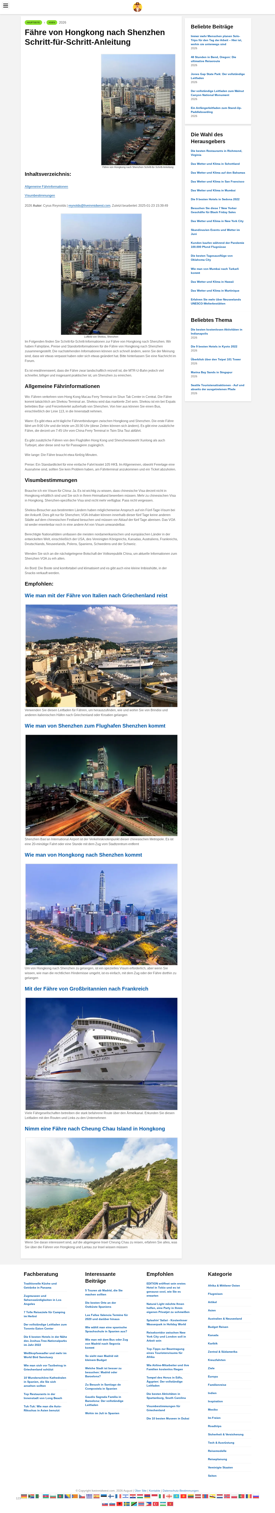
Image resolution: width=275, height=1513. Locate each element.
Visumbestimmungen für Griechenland (163, 1408)
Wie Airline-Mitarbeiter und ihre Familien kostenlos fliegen (168, 1367)
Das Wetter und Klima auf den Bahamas (218, 172)
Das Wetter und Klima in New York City (217, 221)
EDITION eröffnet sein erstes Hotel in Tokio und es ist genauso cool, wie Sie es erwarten (166, 1289)
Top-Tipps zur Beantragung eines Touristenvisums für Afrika (165, 1353)
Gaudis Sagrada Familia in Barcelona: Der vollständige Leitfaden (104, 1401)
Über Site (141, 1490)
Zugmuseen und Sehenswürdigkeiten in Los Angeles (42, 1299)
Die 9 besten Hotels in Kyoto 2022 (214, 346)
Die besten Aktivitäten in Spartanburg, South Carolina (166, 1395)
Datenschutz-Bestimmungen (181, 1490)
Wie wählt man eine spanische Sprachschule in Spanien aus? (106, 1329)
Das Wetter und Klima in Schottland (215, 163)
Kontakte (154, 1490)
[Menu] (5, 5)
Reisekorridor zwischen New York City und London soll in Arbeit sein (166, 1336)
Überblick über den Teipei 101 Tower (216, 359)
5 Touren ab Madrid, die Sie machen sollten (104, 1292)
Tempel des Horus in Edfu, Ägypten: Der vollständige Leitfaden (165, 1381)
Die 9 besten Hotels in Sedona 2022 (215, 199)
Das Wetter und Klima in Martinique (215, 290)
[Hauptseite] (137, 6)
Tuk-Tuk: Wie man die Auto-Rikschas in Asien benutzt (43, 1408)
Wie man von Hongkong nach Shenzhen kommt (83, 855)
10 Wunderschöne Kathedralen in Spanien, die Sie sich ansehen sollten (45, 1381)
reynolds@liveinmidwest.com (89, 205)
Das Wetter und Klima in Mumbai (213, 190)
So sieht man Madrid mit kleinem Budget (101, 1358)
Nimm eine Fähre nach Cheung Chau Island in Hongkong (95, 1129)
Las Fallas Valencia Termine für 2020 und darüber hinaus (106, 1317)
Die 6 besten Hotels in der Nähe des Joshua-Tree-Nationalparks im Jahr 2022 (45, 1340)
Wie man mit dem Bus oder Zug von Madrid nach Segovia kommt (106, 1343)
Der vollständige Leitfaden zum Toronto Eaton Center (45, 1326)
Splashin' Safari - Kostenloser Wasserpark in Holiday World (167, 1322)
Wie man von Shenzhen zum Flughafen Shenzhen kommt (95, 726)
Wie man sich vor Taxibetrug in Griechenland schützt (45, 1367)
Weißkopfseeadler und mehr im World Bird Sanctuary (45, 1355)
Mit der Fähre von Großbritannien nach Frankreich (86, 989)
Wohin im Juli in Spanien (102, 1413)
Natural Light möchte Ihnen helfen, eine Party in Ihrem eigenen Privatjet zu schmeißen (168, 1308)
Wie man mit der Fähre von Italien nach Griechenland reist (96, 595)
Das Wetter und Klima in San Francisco (217, 181)
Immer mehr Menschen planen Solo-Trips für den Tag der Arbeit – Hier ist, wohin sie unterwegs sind (216, 40)
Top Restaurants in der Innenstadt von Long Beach (43, 1396)
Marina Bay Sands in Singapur (211, 372)
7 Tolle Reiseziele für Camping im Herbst (44, 1314)
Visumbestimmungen (40, 195)
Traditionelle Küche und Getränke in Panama (40, 1285)
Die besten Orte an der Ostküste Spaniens (100, 1304)
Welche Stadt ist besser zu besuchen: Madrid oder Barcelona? (103, 1372)
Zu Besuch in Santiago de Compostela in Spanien (103, 1386)
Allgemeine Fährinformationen (46, 186)
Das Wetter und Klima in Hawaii (212, 281)
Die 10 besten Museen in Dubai (168, 1418)
